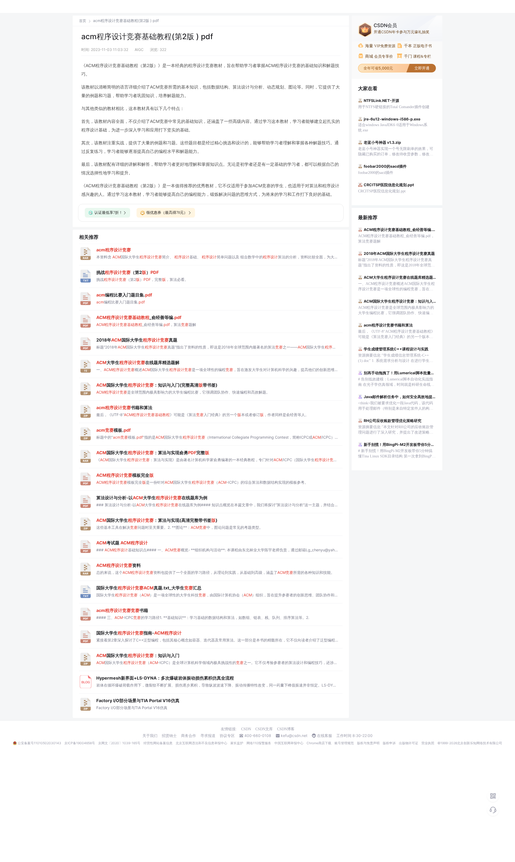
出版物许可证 (408, 743)
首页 (82, 21)
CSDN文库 (264, 729)
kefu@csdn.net (294, 735)
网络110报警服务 (259, 743)
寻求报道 (207, 735)
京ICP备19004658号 (79, 743)
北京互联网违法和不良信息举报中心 (201, 743)
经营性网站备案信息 (158, 743)
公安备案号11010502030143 (39, 743)
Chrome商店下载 (319, 743)
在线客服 (324, 735)
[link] (82, 21)
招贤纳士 (169, 735)
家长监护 (236, 743)
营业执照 (427, 743)
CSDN (246, 729)
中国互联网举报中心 (288, 743)
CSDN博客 (286, 729)
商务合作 (188, 735)
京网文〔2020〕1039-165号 (119, 743)
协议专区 (227, 735)
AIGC (139, 49)
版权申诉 (389, 743)
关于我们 (149, 735)
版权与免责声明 (368, 743)
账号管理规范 (344, 743)
